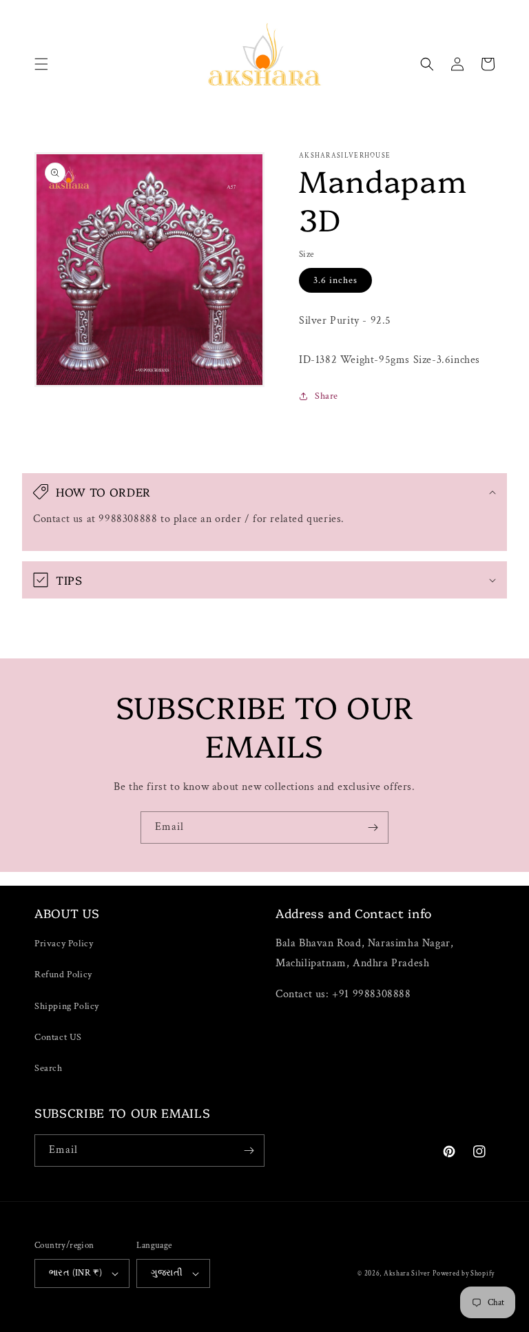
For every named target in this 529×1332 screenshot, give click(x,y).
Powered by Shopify (464, 1273)
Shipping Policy (66, 1006)
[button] (41, 64)
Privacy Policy (63, 943)
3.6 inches (335, 280)
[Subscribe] (372, 827)
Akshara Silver (407, 1273)
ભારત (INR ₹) (75, 1273)
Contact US (58, 1037)
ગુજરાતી (167, 1273)
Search (48, 1068)
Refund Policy (63, 974)
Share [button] (326, 396)
